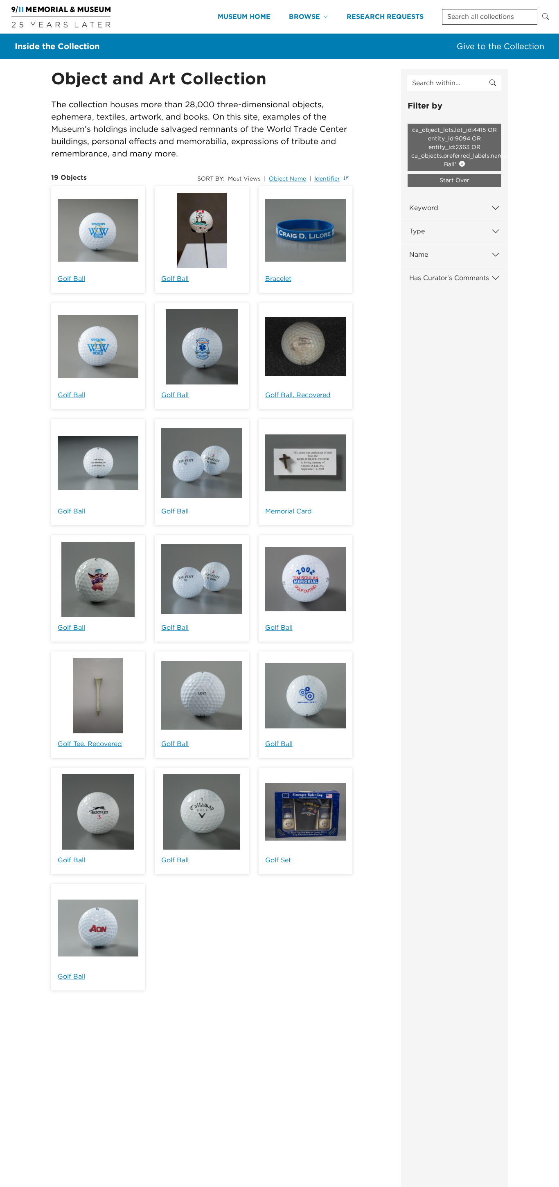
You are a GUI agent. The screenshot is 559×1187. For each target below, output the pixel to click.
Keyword (423, 208)
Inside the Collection (57, 46)
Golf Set (278, 860)
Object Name (287, 178)
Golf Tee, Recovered (90, 744)
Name (418, 254)
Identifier (327, 178)
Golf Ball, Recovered (298, 395)
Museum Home (244, 16)
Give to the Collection (500, 46)
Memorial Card (288, 511)
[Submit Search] (545, 17)
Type (417, 231)
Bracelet (278, 279)
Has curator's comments (449, 278)
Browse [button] (304, 16)
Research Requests (385, 16)
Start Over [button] (454, 180)
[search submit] (492, 83)
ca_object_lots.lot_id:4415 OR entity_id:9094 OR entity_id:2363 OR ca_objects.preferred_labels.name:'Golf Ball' (456, 147)
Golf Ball (71, 279)
